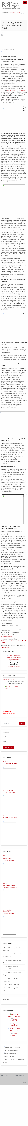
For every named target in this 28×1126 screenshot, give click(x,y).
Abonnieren (8, 747)
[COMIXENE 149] (14, 1024)
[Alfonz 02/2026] (14, 1028)
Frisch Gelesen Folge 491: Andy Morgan (12, 973)
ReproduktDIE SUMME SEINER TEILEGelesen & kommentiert (10, 763)
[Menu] (25, 2)
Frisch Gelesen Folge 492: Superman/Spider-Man (10, 967)
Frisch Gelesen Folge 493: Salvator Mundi (13, 961)
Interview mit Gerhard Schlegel (16, 90)
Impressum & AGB (8, 1079)
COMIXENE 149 (14, 1026)
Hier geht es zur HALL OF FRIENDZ (14, 666)
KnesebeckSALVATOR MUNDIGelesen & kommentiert (9, 790)
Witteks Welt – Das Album (14, 1016)
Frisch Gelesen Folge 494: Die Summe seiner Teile (14, 949)
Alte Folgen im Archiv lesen (8, 841)
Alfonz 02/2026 (14, 1030)
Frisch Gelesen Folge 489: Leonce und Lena (14, 989)
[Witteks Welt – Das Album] (14, 1014)
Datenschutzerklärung (21, 1079)
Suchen (22, 723)
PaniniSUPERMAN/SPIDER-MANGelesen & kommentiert (10, 817)
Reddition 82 (14, 1035)
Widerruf (24, 1082)
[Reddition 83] (14, 1019)
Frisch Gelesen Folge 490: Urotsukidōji (10, 979)
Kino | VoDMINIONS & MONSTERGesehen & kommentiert (10, 885)
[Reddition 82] (14, 1033)
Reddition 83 (14, 1021)
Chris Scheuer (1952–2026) (11, 984)
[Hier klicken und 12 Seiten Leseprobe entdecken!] (14, 697)
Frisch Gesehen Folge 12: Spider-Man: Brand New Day (14, 955)
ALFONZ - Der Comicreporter (11, 680)
